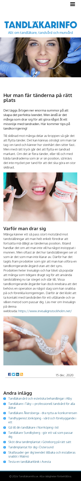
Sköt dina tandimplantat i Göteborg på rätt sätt (39, 442)
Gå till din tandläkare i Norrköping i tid (33, 427)
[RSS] (21, 374)
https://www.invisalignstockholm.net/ (45, 311)
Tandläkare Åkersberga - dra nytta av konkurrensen (42, 413)
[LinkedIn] (17, 374)
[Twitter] (13, 374)
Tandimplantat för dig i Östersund (30, 447)
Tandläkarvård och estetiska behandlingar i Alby (40, 398)
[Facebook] (9, 374)
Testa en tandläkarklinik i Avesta (29, 462)
